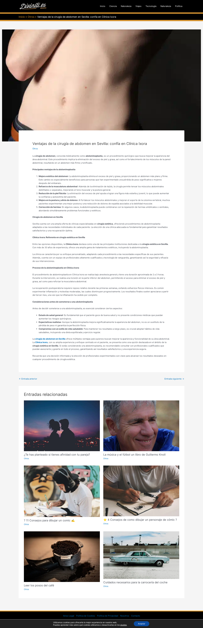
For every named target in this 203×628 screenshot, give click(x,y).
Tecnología (151, 6)
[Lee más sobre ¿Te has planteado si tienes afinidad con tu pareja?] (62, 425)
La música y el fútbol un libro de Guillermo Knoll (134, 454)
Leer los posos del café (39, 585)
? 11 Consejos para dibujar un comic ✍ (49, 520)
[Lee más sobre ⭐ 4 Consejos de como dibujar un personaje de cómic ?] (141, 490)
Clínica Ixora (41, 342)
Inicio (102, 6)
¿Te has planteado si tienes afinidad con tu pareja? (57, 454)
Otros (35, 148)
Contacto (135, 615)
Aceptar (141, 623)
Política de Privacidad (107, 615)
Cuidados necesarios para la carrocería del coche (135, 582)
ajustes (123, 625)
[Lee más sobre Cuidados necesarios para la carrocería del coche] (141, 555)
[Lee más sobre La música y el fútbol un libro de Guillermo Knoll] (141, 425)
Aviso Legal (68, 615)
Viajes (138, 6)
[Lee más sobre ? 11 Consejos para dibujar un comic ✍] (62, 491)
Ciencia (113, 6)
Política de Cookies (85, 615)
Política (178, 6)
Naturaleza (126, 6)
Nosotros (124, 615)
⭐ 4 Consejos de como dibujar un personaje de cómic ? (140, 519)
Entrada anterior (28, 378)
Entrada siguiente (174, 378)
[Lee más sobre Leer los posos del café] (62, 556)
